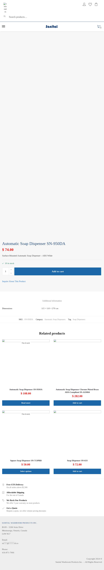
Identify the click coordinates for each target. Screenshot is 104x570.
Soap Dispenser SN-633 (77, 460)
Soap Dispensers (79, 319)
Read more (25, 403)
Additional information (52, 301)
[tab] (52, 298)
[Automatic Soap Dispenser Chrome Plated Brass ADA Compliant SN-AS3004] (77, 363)
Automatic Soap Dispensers (54, 319)
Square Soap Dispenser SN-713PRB (26, 460)
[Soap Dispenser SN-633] (77, 434)
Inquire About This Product (14, 281)
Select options (25, 471)
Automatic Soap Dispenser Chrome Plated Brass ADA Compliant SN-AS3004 (77, 390)
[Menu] (3, 26)
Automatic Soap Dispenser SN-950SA (25, 389)
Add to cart (58, 271)
